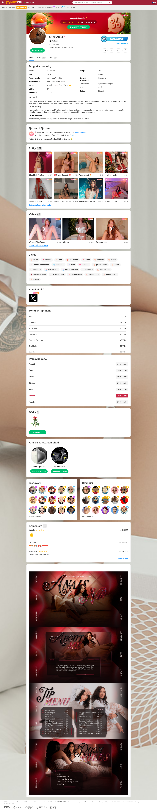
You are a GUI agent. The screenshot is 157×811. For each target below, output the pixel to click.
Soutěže (59, 7)
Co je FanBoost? (122, 43)
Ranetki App (71, 7)
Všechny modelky (8, 7)
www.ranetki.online (34, 802)
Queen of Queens (80, 132)
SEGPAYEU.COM (60, 802)
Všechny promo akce (45, 7)
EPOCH (50, 802)
